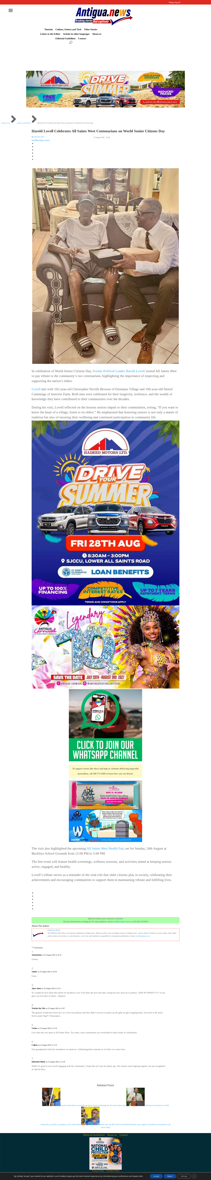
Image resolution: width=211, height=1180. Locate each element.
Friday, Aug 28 (174, 2)
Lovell (36, 389)
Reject (169, 1176)
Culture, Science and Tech (68, 29)
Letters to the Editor (50, 34)
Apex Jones (36, 988)
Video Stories (90, 29)
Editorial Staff (39, 137)
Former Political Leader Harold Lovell (119, 371)
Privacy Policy (98, 1170)
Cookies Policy (112, 1170)
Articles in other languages (76, 34)
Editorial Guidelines (65, 38)
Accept (156, 1176)
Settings (184, 1176)
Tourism (48, 29)
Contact (82, 38)
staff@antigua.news (41, 140)
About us (96, 34)
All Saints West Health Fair (105, 848)
